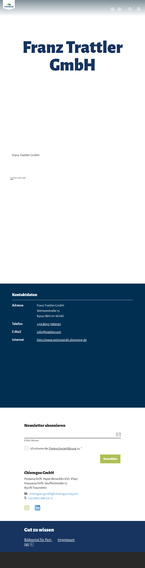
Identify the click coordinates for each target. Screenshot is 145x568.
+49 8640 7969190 (49, 324)
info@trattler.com (49, 332)
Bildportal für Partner (38, 542)
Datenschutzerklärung (62, 448)
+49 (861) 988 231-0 (40, 498)
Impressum (66, 540)
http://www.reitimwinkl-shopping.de (62, 340)
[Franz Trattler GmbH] (72, 221)
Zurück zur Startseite (9, 7)
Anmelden (110, 458)
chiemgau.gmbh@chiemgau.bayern (53, 494)
